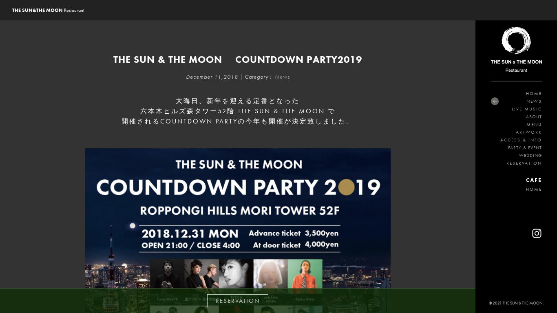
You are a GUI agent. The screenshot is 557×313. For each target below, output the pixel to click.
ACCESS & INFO (521, 140)
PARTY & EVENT (525, 147)
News (282, 76)
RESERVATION (524, 163)
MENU (534, 124)
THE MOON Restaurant (516, 51)
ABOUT (534, 116)
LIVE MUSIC (527, 109)
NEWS (534, 101)
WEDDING (530, 155)
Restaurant (48, 10)
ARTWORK (529, 132)
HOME (534, 93)
